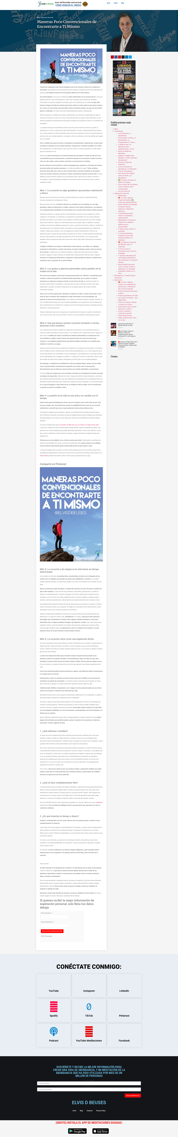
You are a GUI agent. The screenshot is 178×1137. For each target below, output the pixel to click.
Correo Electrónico (89, 1086)
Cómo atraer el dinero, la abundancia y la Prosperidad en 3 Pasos (127, 140)
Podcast (53, 1040)
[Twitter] (130, 57)
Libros (116, 3)
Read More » (121, 327)
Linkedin (124, 990)
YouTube (54, 990)
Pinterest (124, 1015)
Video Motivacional (125, 315)
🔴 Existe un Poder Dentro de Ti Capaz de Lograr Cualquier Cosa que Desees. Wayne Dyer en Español (128, 344)
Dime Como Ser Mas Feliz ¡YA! (52, 931)
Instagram (89, 990)
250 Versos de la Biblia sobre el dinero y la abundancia (126, 175)
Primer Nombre (89, 1080)
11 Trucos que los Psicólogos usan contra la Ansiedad (127, 251)
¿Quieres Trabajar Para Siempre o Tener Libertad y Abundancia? (127, 158)
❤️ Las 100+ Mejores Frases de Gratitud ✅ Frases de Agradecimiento (127, 200)
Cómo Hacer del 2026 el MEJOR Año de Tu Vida (125, 324)
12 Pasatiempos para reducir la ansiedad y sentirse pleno (125, 215)
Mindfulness (122, 195)
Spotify (54, 1015)
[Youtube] (119, 57)
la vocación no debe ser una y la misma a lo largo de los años (78, 425)
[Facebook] (116, 57)
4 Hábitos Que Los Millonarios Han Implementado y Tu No (126, 147)
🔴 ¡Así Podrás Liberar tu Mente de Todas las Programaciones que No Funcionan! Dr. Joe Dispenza (126, 333)
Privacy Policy (101, 1111)
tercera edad (44, 456)
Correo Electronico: (47, 922)
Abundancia (118, 131)
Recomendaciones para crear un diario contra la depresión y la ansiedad (126, 266)
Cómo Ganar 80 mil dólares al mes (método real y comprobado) (128, 187)
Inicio (108, 3)
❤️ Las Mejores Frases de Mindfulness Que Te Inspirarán (127, 244)
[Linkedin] (126, 57)
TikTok (89, 1015)
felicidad (99, 802)
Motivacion (118, 280)
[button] (61, 37)
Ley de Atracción (124, 191)
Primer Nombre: (46, 913)
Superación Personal (47, 17)
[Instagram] (123, 57)
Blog (122, 3)
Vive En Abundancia (125, 171)
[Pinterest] (112, 57)
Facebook (124, 1040)
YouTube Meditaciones (89, 1040)
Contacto (90, 1111)
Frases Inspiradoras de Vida (128, 295)
